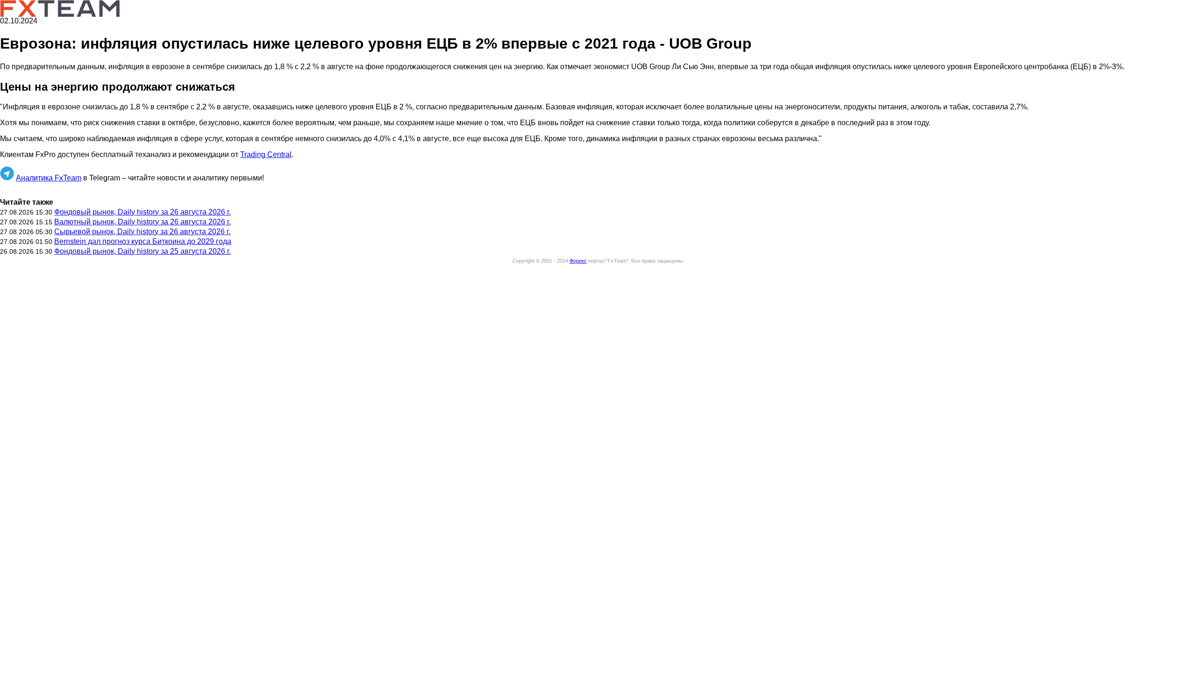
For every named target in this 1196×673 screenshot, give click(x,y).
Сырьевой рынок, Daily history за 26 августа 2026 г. (142, 232)
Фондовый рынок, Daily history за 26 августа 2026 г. (142, 212)
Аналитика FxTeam (48, 178)
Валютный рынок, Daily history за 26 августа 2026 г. (142, 222)
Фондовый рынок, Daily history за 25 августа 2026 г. (142, 251)
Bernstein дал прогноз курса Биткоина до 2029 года (142, 241)
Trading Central (266, 154)
